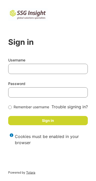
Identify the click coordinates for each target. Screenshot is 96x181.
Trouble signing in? (69, 106)
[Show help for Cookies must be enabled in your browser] (11, 135)
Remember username (31, 107)
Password (16, 83)
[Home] (28, 14)
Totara (30, 172)
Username (16, 60)
